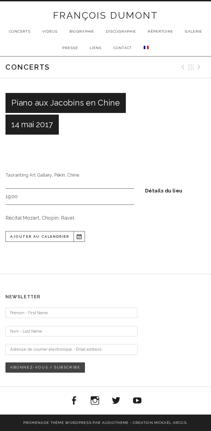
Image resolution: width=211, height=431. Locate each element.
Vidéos (50, 31)
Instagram (94, 400)
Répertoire (160, 31)
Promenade (36, 423)
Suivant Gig (199, 67)
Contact (122, 48)
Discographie (121, 31)
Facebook (73, 400)
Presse (70, 48)
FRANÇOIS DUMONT (105, 15)
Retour (191, 67)
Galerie (193, 31)
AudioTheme (115, 423)
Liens (96, 48)
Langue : (146, 47)
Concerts (19, 31)
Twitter (116, 400)
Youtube (137, 400)
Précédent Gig (182, 67)
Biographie (82, 31)
